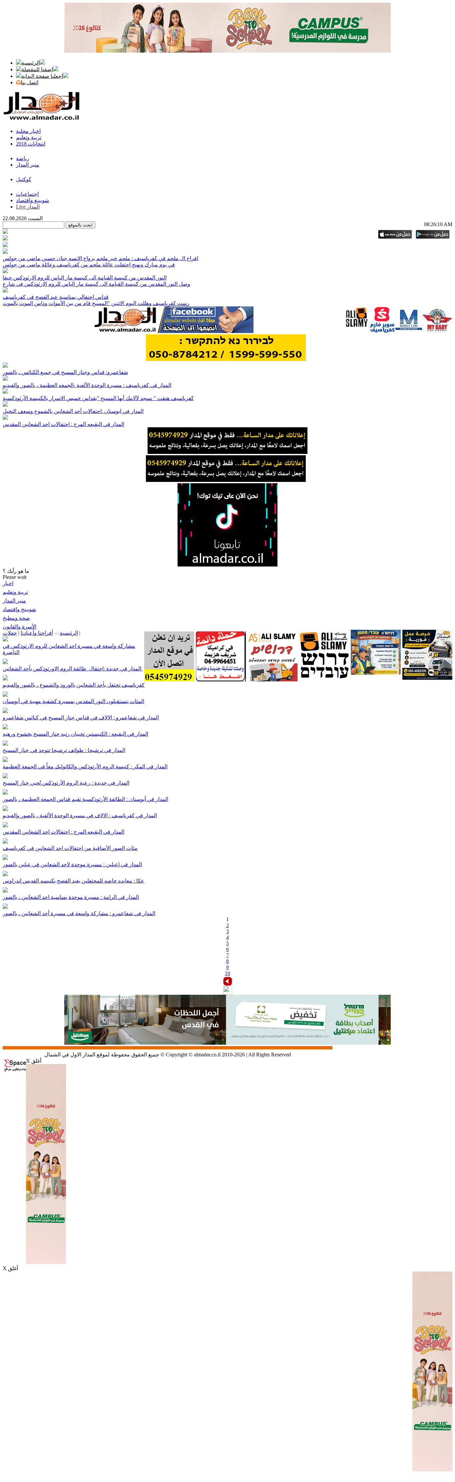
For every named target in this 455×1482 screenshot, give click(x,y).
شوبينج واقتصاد (19, 609)
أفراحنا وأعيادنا (37, 633)
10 (227, 973)
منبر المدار (14, 600)
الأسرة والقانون (19, 626)
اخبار (8, 583)
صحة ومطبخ (16, 618)
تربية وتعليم (15, 592)
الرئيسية (69, 633)
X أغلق (33, 1061)
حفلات (10, 633)
